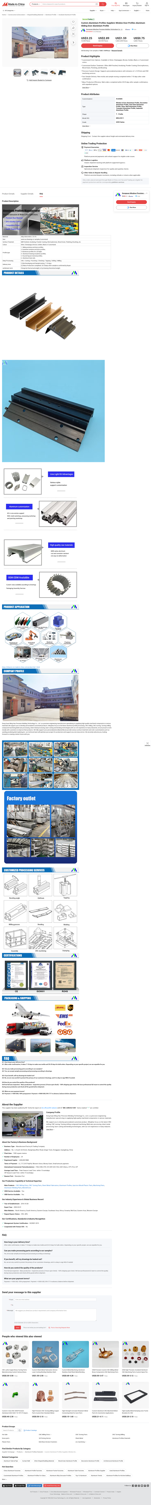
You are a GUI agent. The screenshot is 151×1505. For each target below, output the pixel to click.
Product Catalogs (31, 1430)
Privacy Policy (107, 1498)
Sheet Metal (79, 1438)
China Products (44, 1492)
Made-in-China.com (66, 1494)
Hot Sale (4, 1434)
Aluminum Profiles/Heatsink (121, 1438)
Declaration (97, 1498)
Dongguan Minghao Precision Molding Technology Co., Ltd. (104, 29)
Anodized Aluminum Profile (67, 15)
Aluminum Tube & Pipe (11, 1461)
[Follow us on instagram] (139, 1485)
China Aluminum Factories (12, 1471)
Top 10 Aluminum (81, 1475)
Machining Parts (98, 1185)
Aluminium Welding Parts (13, 1188)
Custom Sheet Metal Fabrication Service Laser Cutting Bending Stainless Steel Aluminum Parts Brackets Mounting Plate (45, 1372)
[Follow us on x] (136, 1485)
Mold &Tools (26, 1188)
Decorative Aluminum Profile (90, 1461)
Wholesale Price (87, 1492)
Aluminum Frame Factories (54, 1471)
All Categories (9, 10)
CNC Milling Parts (22, 1185)
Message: (10, 1310)
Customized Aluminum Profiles (13, 1475)
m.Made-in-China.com (80, 1494)
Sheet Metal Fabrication (50, 1185)
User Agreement (86, 1498)
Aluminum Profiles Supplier (96, 1471)
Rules (147, 10)
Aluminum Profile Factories (33, 1471)
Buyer (102, 10)
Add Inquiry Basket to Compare (40, 80)
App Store (7, 1485)
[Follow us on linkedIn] (148, 1485)
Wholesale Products (75, 1492)
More (4, 1479)
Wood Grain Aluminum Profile (67, 1461)
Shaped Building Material (35, 15)
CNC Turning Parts (35, 1185)
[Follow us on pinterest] (145, 1485)
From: (11, 1300)
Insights (119, 1492)
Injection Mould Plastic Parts (82, 1185)
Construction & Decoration (16, 15)
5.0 (124, 196)
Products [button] (35, 4)
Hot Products (33, 1492)
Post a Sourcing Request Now (59, 1327)
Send (17, 1327)
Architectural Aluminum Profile (113, 1461)
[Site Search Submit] (102, 4)
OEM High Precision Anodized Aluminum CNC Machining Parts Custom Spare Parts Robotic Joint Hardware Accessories (135, 1372)
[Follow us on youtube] (142, 1485)
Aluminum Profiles (65, 1185)
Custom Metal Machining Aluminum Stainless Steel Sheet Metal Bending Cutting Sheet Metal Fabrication (73, 1372)
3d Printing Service (45, 1438)
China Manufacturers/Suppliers (59, 1492)
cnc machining (80, 1442)
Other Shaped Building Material (44, 1461)
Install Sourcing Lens (53, 1485)
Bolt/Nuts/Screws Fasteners (48, 1442)
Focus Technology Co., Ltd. (61, 1498)
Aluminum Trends (96, 1475)
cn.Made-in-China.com (95, 1494)
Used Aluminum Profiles (117, 1471)
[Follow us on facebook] (133, 1485)
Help (112, 10)
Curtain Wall (26, 1461)
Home (4, 15)
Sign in (147, 5)
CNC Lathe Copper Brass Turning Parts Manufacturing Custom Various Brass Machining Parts (14, 1372)
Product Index (110, 1492)
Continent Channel (99, 1492)
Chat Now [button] (133, 46)
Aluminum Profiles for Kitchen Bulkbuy (118, 1475)
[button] (97, 4)
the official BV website (49, 1108)
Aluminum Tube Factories (76, 1471)
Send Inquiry (97, 46)
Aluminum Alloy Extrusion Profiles (60, 1475)
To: (12, 1305)
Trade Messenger (34, 1485)
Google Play (20, 1485)
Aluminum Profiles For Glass (37, 1475)
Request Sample (117, 50)
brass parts (5, 1438)
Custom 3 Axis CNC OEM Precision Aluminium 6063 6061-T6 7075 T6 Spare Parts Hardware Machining (15, 1413)
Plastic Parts (6, 1442)
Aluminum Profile (50, 15)
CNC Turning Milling (118, 1434)
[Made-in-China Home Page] (13, 4)
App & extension (124, 10)
